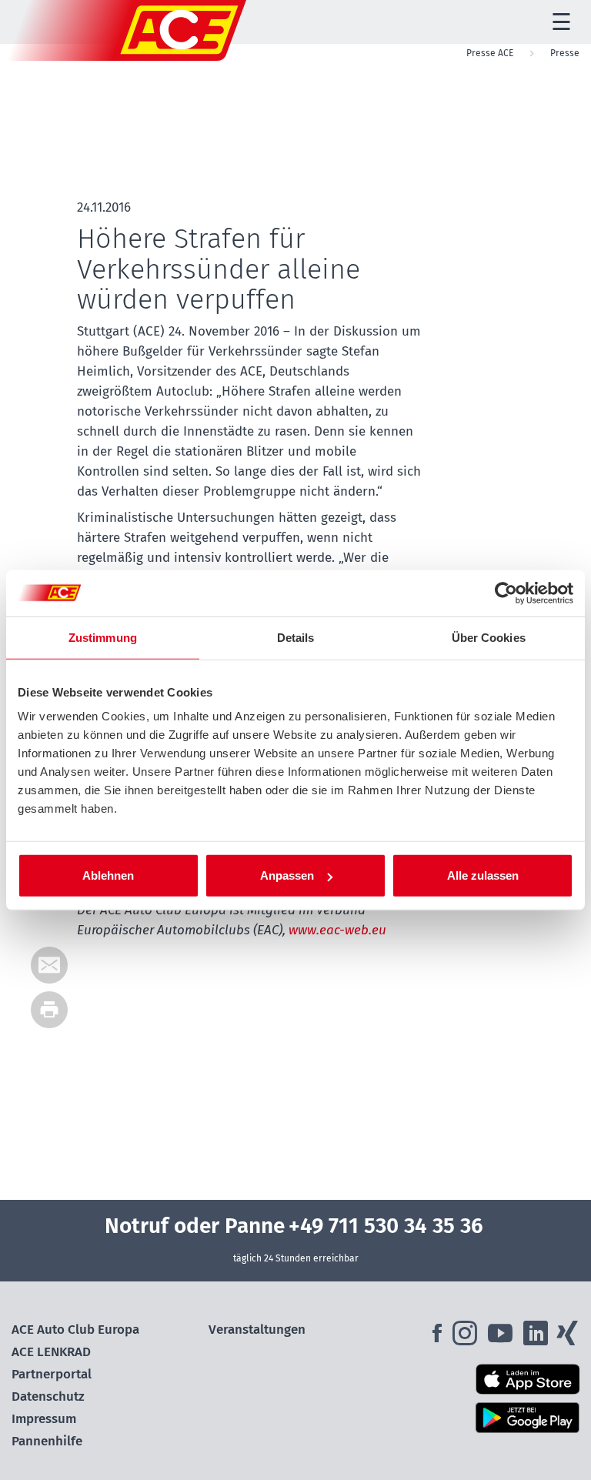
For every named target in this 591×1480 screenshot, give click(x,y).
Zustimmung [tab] (102, 636)
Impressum (44, 1419)
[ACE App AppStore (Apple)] (492, 1379)
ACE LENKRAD (51, 1352)
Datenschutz (48, 1396)
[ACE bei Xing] (567, 1338)
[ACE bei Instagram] (468, 1338)
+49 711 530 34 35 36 (386, 1226)
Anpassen (287, 875)
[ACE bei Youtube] (501, 1338)
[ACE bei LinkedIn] (537, 1338)
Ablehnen (108, 875)
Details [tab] (296, 636)
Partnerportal (52, 1374)
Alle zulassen (483, 875)
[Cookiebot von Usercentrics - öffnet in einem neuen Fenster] (506, 592)
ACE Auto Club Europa (75, 1329)
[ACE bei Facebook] (438, 1338)
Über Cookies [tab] (489, 636)
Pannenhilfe (47, 1441)
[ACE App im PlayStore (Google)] (492, 1417)
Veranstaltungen (257, 1329)
